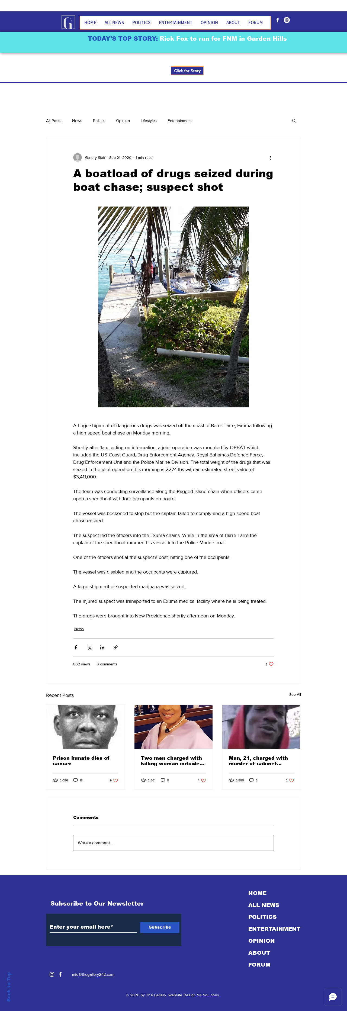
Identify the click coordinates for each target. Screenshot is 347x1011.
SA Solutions (208, 995)
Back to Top (8, 987)
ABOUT (259, 953)
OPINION (261, 941)
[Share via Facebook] (75, 647)
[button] (294, 120)
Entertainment (180, 120)
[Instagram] (52, 974)
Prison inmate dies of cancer (81, 760)
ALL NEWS (263, 905)
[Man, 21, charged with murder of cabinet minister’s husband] (261, 727)
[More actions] (270, 157)
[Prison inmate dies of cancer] (85, 727)
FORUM (259, 965)
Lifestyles (149, 120)
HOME (257, 893)
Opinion (123, 120)
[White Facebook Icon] (60, 974)
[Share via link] (115, 647)
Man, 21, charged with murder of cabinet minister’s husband (258, 760)
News (77, 120)
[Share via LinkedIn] (102, 647)
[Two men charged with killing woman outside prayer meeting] (173, 727)
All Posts (53, 120)
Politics (99, 120)
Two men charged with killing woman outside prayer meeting (171, 760)
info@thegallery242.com (93, 974)
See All (295, 694)
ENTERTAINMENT (274, 929)
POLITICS (262, 917)
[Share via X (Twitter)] (89, 647)
